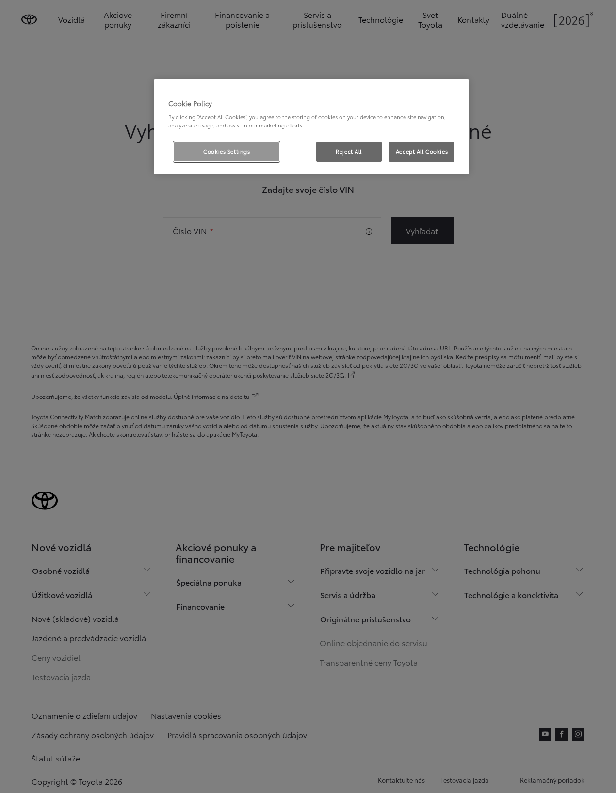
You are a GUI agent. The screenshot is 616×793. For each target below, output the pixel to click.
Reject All (349, 151)
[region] (311, 126)
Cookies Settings (226, 151)
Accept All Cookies (422, 151)
